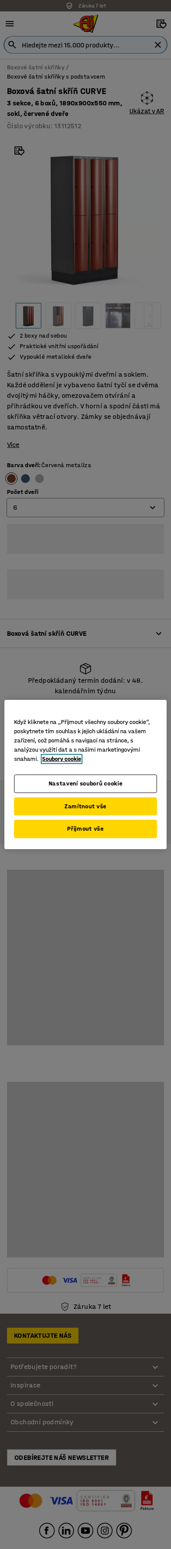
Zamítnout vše (85, 806)
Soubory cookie (61, 759)
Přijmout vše (85, 828)
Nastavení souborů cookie (86, 783)
